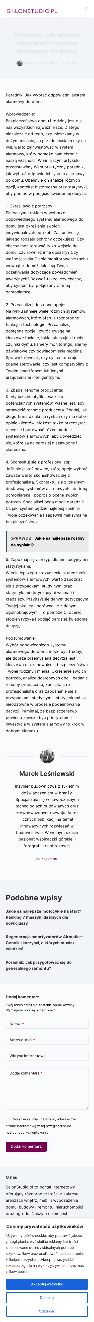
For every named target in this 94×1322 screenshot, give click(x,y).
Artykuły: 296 (47, 859)
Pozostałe (69, 63)
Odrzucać (47, 1311)
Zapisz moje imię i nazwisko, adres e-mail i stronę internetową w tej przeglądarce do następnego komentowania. (42, 1125)
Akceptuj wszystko (47, 1284)
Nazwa (17, 1023)
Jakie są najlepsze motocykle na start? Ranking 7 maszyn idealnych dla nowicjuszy (43, 917)
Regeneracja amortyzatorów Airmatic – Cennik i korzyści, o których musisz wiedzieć (44, 942)
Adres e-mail (22, 1039)
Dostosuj (47, 1297)
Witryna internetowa (27, 1055)
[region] (47, 1270)
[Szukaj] (86, 9)
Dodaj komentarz (26, 1073)
